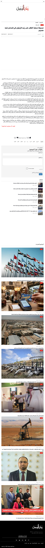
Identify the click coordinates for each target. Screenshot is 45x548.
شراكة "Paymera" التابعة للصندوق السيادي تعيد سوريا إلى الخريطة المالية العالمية (31, 484)
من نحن (39, 543)
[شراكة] (22, 480)
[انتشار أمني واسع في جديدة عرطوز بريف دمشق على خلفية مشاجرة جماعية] (40, 192)
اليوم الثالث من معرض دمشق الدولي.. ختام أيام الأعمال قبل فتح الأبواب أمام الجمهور (30, 280)
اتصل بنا (26, 543)
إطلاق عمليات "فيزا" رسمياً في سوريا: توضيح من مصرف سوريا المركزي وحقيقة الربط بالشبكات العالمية (27, 314)
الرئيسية (41, 22)
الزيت (31, 141)
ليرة (24, 141)
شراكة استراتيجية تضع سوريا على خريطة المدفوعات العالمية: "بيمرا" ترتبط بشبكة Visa (30, 518)
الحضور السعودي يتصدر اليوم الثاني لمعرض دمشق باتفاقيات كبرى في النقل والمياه (31, 415)
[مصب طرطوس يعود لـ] (40, 214)
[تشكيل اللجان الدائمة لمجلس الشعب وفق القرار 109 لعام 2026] (40, 203)
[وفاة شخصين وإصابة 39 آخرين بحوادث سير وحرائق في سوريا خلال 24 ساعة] (40, 209)
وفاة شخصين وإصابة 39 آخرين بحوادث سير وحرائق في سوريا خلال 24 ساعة (25, 205)
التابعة (15, 141)
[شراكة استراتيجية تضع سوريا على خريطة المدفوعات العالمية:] (22, 514)
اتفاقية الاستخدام (34, 543)
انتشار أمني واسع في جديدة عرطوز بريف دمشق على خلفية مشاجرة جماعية (25, 189)
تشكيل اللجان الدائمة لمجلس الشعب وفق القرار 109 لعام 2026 (27, 200)
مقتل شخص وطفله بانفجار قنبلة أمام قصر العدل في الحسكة (27, 194)
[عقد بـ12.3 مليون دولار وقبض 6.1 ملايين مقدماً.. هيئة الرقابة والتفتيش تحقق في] (22, 445)
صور (28, 543)
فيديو (30, 543)
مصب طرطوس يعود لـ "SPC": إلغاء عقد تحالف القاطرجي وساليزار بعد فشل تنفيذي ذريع (23, 211)
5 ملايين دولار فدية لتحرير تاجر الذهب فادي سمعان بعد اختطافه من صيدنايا (25, 183)
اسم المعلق (40, 152)
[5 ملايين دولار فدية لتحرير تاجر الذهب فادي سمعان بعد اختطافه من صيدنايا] (40, 186)
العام (18, 141)
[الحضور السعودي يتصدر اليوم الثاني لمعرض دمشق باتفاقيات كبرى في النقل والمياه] (22, 412)
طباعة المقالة (3, 34)
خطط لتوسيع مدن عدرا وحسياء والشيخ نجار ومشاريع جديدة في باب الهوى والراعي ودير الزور (29, 348)
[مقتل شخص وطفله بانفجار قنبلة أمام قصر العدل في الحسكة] (40, 198)
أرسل (41, 174)
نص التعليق (40, 157)
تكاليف (21, 141)
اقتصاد (36, 22)
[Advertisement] (22, 74)
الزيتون (37, 141)
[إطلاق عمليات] (22, 310)
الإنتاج (34, 141)
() (28, 137)
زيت (27, 141)
